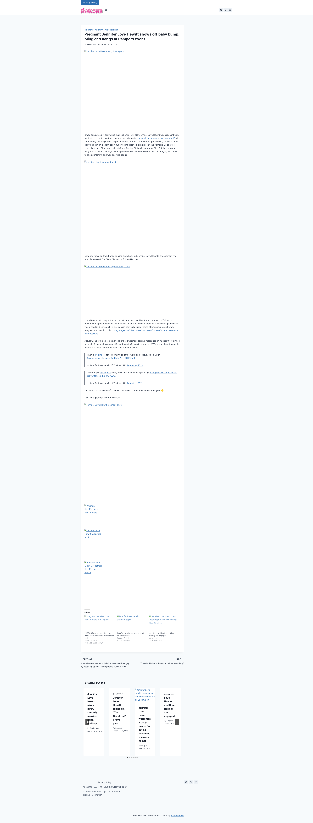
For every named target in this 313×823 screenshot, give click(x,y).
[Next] (177, 722)
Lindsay (170, 721)
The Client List (111, 30)
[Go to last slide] (87, 722)
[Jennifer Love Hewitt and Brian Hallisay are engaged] (164, 623)
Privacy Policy (90, 2)
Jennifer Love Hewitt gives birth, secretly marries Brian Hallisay (92, 709)
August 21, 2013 (135, 383)
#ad (113, 358)
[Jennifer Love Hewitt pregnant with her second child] (132, 623)
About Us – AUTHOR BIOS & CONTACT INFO (105, 787)
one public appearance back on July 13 (156, 138)
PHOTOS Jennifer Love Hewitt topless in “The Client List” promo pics (119, 709)
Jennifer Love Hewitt (93, 30)
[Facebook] (221, 10)
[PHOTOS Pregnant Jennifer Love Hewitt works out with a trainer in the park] (99, 623)
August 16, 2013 (135, 365)
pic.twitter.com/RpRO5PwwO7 (102, 376)
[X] (226, 10)
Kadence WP (177, 815)
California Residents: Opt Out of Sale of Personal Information (101, 793)
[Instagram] (230, 10)
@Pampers (100, 355)
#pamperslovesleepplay (98, 358)
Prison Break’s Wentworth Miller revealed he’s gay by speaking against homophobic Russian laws (105, 663)
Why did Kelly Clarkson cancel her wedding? (162, 661)
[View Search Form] (106, 10)
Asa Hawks (91, 44)
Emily (143, 746)
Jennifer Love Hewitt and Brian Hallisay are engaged (169, 705)
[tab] (127, 757)
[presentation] (145, 695)
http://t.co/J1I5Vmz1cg (126, 358)
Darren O (119, 728)
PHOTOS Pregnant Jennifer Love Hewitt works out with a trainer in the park (99, 635)
